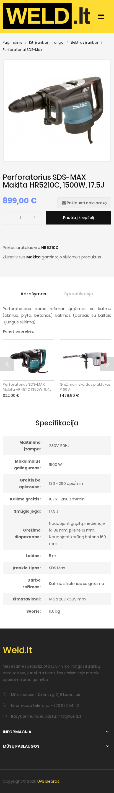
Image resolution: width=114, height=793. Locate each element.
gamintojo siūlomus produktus (71, 257)
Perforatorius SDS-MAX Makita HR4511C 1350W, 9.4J (27, 387)
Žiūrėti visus (14, 257)
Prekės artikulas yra (21, 247)
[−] (10, 218)
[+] (34, 218)
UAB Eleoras (48, 781)
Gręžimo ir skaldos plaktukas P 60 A (85, 387)
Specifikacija (78, 294)
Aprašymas (33, 294)
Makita (33, 257)
